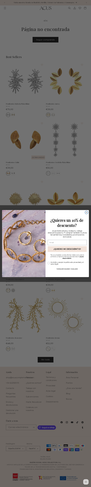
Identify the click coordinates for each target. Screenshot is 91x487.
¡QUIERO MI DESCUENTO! (67, 249)
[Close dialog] (86, 212)
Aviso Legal (74, 268)
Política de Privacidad (63, 268)
